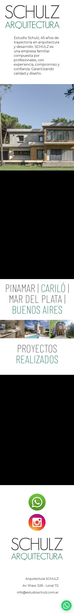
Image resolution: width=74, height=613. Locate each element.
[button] (66, 605)
